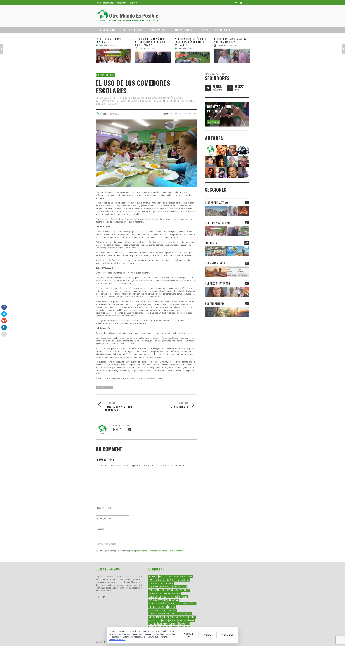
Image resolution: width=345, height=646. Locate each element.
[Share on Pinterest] (185, 113)
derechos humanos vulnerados (163, 596)
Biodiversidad (165, 576)
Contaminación (180, 586)
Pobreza (157, 620)
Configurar (227, 635)
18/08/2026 (230, 48)
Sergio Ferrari (184, 45)
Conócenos (213, 122)
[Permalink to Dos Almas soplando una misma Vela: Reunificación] (216, 271)
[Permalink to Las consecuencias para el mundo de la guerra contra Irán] (243, 211)
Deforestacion (155, 593)
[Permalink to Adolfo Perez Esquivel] (232, 172)
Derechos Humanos (171, 593)
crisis (186, 590)
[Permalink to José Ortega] (243, 172)
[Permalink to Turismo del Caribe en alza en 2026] (232, 251)
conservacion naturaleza (160, 586)
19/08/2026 (195, 45)
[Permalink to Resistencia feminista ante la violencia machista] (192, 56)
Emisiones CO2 (175, 603)
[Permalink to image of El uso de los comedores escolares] (146, 153)
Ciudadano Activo (216, 202)
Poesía (165, 620)
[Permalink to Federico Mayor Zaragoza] (232, 150)
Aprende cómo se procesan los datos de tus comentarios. (159, 550)
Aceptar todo (188, 635)
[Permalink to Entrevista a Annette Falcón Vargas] (216, 292)
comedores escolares (104, 387)
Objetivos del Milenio (180, 617)
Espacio (171, 606)
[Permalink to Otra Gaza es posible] (216, 211)
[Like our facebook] (230, 88)
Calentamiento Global (182, 576)
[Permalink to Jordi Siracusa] (221, 150)
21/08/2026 (112, 48)
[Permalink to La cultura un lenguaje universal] (216, 231)
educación (173, 600)
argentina (153, 576)
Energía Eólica (189, 603)
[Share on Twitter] (176, 113)
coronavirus (155, 590)
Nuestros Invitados (217, 283)
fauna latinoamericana (159, 613)
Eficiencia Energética (158, 603)
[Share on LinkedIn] (190, 113)
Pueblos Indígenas (186, 620)
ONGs (193, 617)
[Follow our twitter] (208, 88)
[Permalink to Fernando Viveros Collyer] (232, 161)
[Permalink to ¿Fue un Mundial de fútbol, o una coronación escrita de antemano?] (153, 57)
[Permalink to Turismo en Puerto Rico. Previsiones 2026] (243, 251)
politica (173, 620)
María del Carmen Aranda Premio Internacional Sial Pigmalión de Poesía (232, 42)
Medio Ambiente (155, 617)
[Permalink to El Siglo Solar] (232, 312)
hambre (174, 613)
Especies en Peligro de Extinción (163, 610)
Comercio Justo (166, 583)
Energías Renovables (158, 606)
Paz (150, 620)
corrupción (167, 590)
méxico (166, 617)
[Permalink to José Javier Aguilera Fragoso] (243, 161)
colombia (153, 583)
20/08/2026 (151, 48)
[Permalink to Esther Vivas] (221, 161)
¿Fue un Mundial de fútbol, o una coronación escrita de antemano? (151, 42)
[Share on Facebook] (171, 113)
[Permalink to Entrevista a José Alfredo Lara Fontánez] (243, 292)
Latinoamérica (185, 613)
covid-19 (178, 590)
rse (155, 623)
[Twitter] (241, 2)
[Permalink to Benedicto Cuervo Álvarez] (210, 161)
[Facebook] (236, 2)
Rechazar (207, 635)
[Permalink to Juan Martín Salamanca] (221, 172)
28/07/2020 (114, 113)
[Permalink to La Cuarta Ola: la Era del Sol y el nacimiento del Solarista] (243, 312)
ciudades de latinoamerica (177, 579)
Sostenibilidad (214, 303)
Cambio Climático (156, 579)
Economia (211, 243)
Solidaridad (184, 623)
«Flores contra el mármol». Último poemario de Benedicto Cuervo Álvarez (112, 42)
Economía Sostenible (158, 600)
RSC (150, 623)
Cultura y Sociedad (105, 74)
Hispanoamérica (215, 263)
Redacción (103, 48)
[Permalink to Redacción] (210, 150)
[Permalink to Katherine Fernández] (210, 172)
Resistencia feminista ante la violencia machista (191, 40)
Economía (182, 596)
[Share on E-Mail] (195, 113)
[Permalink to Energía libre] (216, 312)
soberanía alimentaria (168, 623)
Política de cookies (117, 639)
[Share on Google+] (181, 113)
